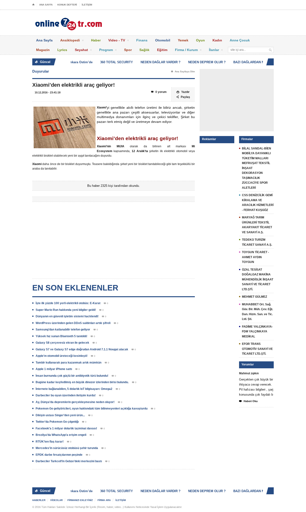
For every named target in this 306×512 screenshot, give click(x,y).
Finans (142, 40)
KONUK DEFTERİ (67, 4)
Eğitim (162, 50)
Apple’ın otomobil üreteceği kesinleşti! (61, 356)
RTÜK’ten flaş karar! (50, 441)
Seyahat (81, 50)
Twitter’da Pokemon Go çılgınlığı (57, 421)
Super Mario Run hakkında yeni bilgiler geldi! (66, 310)
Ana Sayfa (44, 40)
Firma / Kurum (186, 50)
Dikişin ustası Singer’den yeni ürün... (60, 415)
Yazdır (183, 92)
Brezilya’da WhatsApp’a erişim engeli (61, 435)
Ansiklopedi (70, 40)
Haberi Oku (248, 401)
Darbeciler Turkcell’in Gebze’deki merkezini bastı (69, 461)
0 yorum (159, 92)
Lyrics (62, 50)
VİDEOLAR (56, 500)
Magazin (43, 50)
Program (106, 50)
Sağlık (144, 50)
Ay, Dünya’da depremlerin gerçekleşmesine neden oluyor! (75, 402)
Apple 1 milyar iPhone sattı (54, 369)
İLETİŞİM (87, 4)
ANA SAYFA (46, 4)
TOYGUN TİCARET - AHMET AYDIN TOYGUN (255, 257)
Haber (96, 40)
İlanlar (214, 50)
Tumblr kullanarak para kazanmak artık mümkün (68, 362)
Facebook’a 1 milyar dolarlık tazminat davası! (66, 428)
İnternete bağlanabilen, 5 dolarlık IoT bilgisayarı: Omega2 (74, 389)
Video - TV (116, 40)
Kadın (217, 40)
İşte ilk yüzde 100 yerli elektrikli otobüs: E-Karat (68, 303)
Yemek (183, 40)
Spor (128, 50)
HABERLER (38, 500)
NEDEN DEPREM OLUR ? (204, 62)
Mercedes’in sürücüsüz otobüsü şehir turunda (67, 448)
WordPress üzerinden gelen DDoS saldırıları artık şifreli (73, 323)
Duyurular (40, 71)
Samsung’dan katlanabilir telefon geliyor (63, 329)
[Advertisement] (113, 241)
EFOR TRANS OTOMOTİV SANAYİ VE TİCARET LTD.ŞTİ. (257, 348)
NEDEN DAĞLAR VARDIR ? (157, 62)
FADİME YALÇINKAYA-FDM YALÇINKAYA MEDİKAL (257, 331)
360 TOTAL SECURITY (113, 62)
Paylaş (183, 97)
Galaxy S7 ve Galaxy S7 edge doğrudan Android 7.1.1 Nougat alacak (82, 349)
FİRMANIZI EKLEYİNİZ (80, 500)
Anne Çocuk (240, 40)
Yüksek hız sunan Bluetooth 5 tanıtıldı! (61, 336)
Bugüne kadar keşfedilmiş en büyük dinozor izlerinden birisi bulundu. (82, 382)
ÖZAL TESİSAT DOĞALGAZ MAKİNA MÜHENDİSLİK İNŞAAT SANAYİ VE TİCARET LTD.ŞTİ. (257, 279)
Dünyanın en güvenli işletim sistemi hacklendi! (67, 316)
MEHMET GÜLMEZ (254, 296)
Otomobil (162, 40)
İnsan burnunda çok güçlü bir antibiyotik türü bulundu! (72, 375)
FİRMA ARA (104, 500)
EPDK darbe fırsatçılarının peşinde (59, 454)
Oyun (200, 40)
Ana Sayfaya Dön (183, 71)
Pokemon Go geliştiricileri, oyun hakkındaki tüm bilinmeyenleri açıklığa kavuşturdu (92, 408)
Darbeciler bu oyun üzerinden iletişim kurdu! (66, 395)
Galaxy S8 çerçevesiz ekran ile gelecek (62, 342)
